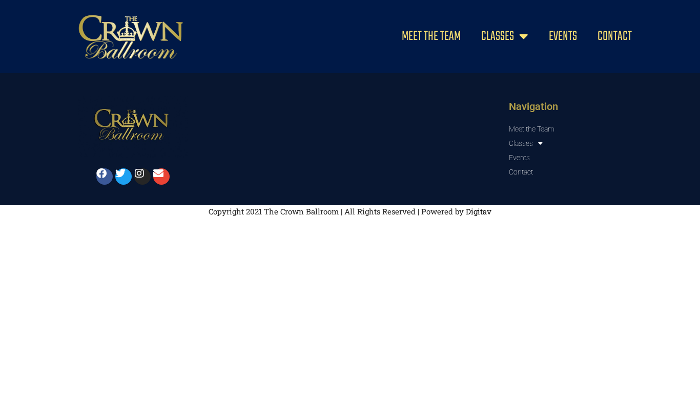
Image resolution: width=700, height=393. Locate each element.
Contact (615, 36)
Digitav (478, 211)
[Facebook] (104, 176)
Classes (497, 36)
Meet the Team (431, 36)
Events (563, 36)
